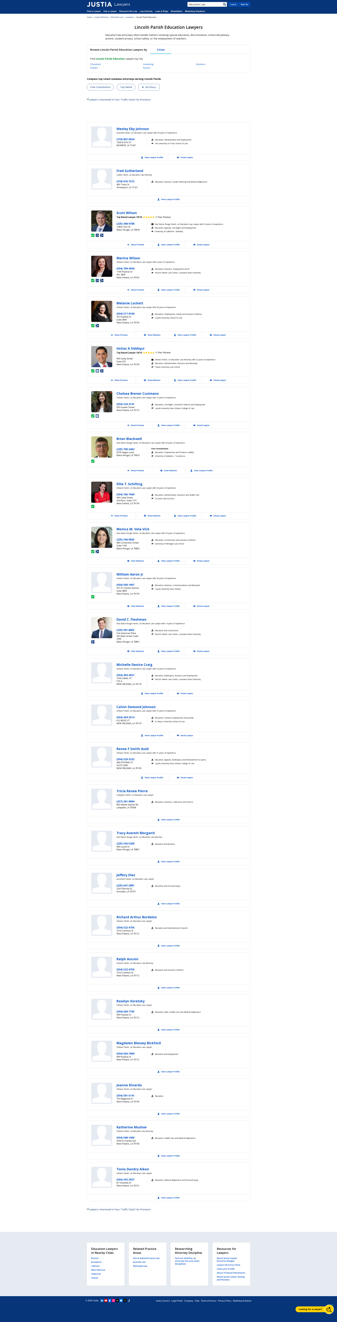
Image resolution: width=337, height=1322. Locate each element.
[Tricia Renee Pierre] (101, 799)
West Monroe (98, 1269)
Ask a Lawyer (110, 11)
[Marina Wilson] (101, 266)
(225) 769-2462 (125, 449)
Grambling (148, 64)
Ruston (146, 67)
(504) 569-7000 (125, 1053)
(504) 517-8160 (125, 313)
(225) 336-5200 (125, 843)
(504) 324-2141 (125, 404)
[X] (125, 1300)
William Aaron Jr (130, 574)
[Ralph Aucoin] (101, 967)
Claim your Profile (226, 1268)
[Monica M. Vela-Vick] (101, 537)
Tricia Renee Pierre (132, 791)
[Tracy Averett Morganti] (101, 841)
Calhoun (95, 1265)
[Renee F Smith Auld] (101, 757)
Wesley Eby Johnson (133, 128)
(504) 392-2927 (125, 1179)
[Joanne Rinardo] (101, 1093)
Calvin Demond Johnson (136, 707)
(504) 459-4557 (125, 675)
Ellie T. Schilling (129, 484)
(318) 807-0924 (125, 139)
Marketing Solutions (195, 11)
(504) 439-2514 (125, 717)
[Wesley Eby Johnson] (101, 137)
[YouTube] (105, 1300)
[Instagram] (113, 1300)
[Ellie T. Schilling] (101, 492)
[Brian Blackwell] (101, 447)
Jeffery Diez (126, 875)
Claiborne (96, 1273)
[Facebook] (109, 1300)
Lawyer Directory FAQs (228, 1264)
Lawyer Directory (101, 17)
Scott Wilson (127, 212)
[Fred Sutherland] (101, 179)
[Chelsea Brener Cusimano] (101, 401)
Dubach (94, 67)
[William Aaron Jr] (101, 582)
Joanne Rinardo (129, 1085)
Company (188, 1301)
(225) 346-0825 (125, 539)
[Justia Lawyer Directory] (99, 4)
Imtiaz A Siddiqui (130, 348)
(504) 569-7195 (125, 1011)
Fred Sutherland (130, 170)
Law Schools (146, 11)
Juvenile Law (139, 1262)
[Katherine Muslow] (101, 1135)
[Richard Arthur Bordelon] (101, 925)
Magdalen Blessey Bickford (139, 1043)
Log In (233, 4)
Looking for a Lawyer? (310, 1309)
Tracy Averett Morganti (136, 833)
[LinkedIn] (102, 1300)
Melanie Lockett (130, 303)
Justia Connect (163, 1301)
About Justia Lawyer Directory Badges (227, 1260)
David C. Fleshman (132, 619)
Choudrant (95, 64)
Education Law (117, 17)
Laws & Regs (161, 11)
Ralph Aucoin (127, 959)
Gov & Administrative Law (146, 1258)
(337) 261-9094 (125, 801)
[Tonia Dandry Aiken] (101, 1177)
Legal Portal (177, 1301)
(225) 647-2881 (125, 885)
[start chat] (329, 1309)
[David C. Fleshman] (101, 627)
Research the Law (128, 11)
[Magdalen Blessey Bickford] (101, 1051)
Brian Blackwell (129, 438)
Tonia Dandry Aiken (133, 1169)
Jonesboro (96, 1262)
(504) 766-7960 (125, 494)
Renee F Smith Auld (133, 748)
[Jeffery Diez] (101, 883)
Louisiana (130, 17)
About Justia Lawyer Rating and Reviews (231, 1278)
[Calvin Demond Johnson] (101, 715)
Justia (89, 17)
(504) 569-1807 (125, 584)
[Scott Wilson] (101, 221)
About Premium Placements (231, 1272)
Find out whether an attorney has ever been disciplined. (187, 1261)
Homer (94, 1277)
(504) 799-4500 (125, 268)
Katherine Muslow (132, 1127)
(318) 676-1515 (125, 181)
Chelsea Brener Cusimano (138, 393)
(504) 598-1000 (125, 1137)
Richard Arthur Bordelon (137, 917)
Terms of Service (208, 1301)
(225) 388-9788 (125, 223)
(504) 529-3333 (125, 759)
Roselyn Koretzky (131, 1001)
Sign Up (244, 4)
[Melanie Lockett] (101, 311)
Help (197, 1301)
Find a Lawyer (94, 11)
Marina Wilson (128, 258)
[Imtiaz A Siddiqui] (101, 356)
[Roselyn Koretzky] (101, 1009)
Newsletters (176, 11)
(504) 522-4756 (125, 927)
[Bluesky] (121, 1300)
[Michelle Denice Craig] (101, 672)
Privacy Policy (224, 1301)
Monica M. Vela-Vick (133, 529)
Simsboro (200, 64)
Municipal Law (140, 1265)
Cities (161, 49)
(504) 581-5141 (125, 1095)
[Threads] (117, 1300)
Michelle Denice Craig (134, 664)
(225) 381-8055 (125, 630)
